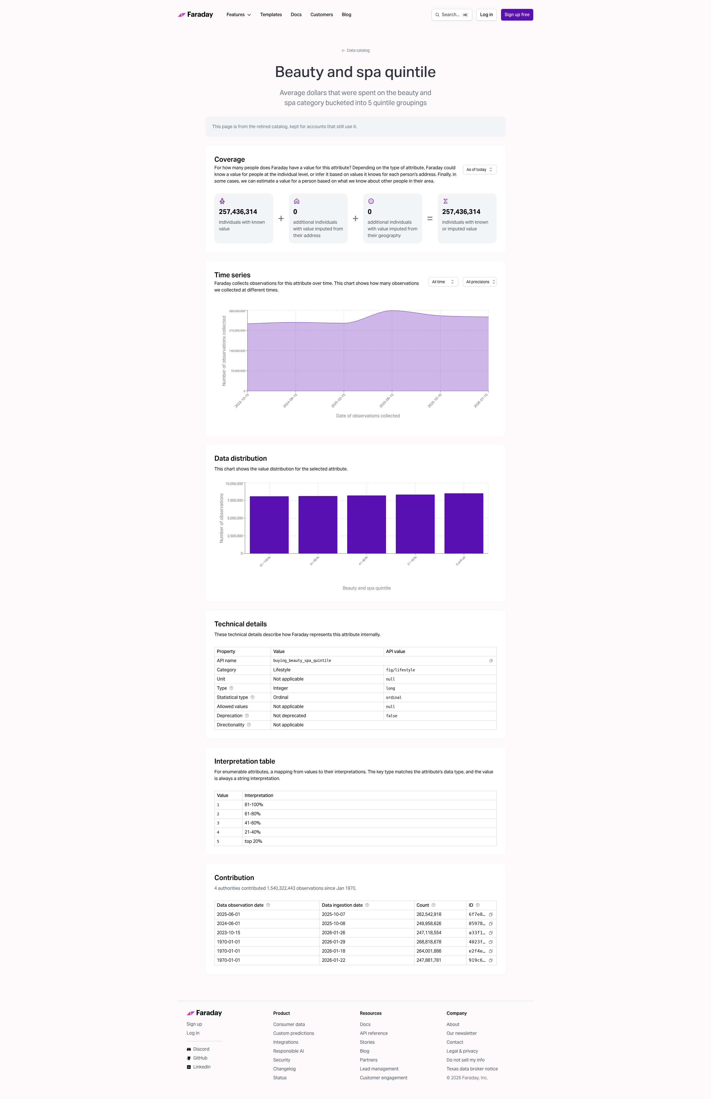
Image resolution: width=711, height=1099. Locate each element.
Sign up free (517, 15)
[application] (355, 364)
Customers (322, 15)
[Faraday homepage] (195, 15)
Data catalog (358, 50)
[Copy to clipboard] (491, 661)
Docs (296, 15)
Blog (346, 15)
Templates (271, 15)
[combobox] (480, 169)
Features (236, 15)
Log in (486, 15)
